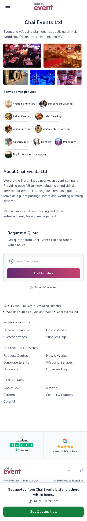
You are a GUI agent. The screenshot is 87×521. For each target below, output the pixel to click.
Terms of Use (30, 480)
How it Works (56, 330)
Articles (51, 388)
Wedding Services (59, 362)
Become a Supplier (17, 330)
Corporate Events (16, 362)
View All (41, 154)
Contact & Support (59, 394)
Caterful (9, 401)
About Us (10, 388)
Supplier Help (56, 337)
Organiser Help (57, 369)
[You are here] (5, 306)
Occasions (10, 369)
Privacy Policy (11, 480)
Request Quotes (15, 355)
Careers (9, 394)
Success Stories (15, 337)
